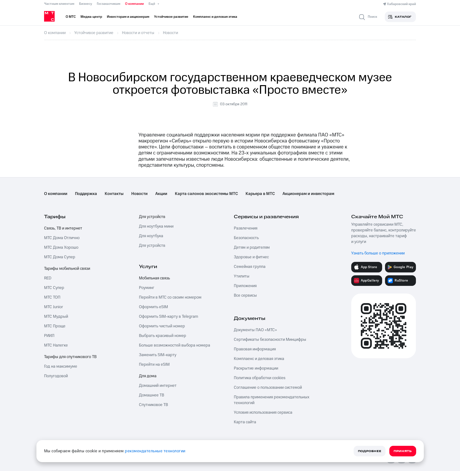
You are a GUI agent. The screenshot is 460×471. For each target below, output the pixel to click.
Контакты (114, 194)
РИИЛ (49, 336)
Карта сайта (245, 422)
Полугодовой (56, 376)
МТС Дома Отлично (62, 238)
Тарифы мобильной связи (67, 268)
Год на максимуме (60, 366)
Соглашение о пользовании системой (268, 387)
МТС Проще (54, 326)
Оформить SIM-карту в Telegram (168, 316)
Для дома (147, 376)
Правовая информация (255, 349)
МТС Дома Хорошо (61, 247)
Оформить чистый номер (162, 326)
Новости (139, 194)
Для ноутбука (151, 236)
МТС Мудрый (56, 316)
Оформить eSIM (153, 307)
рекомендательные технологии (155, 451)
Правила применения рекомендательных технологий (271, 400)
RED (47, 278)
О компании (134, 3)
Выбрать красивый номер (162, 336)
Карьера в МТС (260, 194)
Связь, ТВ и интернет (63, 228)
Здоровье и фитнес (251, 257)
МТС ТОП (52, 297)
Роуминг (146, 288)
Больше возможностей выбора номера (174, 345)
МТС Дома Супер (59, 257)
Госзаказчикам (108, 3)
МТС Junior (53, 307)
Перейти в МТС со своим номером (170, 297)
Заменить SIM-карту (157, 355)
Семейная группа (249, 267)
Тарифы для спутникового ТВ (70, 357)
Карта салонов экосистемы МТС (206, 194)
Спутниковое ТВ (153, 405)
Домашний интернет (158, 386)
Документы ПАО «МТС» (255, 330)
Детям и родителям (252, 247)
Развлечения (245, 228)
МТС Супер (54, 288)
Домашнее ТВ (151, 395)
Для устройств (152, 217)
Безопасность (246, 238)
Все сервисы (245, 295)
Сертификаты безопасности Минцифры (270, 339)
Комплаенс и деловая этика (259, 359)
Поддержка (86, 194)
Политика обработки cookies (259, 378)
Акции (161, 194)
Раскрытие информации (256, 368)
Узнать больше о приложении (378, 253)
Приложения (245, 286)
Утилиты (241, 276)
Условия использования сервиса (263, 412)
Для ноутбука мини (156, 226)
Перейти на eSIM (154, 364)
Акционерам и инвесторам (308, 194)
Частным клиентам (59, 3)
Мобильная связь (154, 278)
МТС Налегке (56, 345)
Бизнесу (85, 3)
